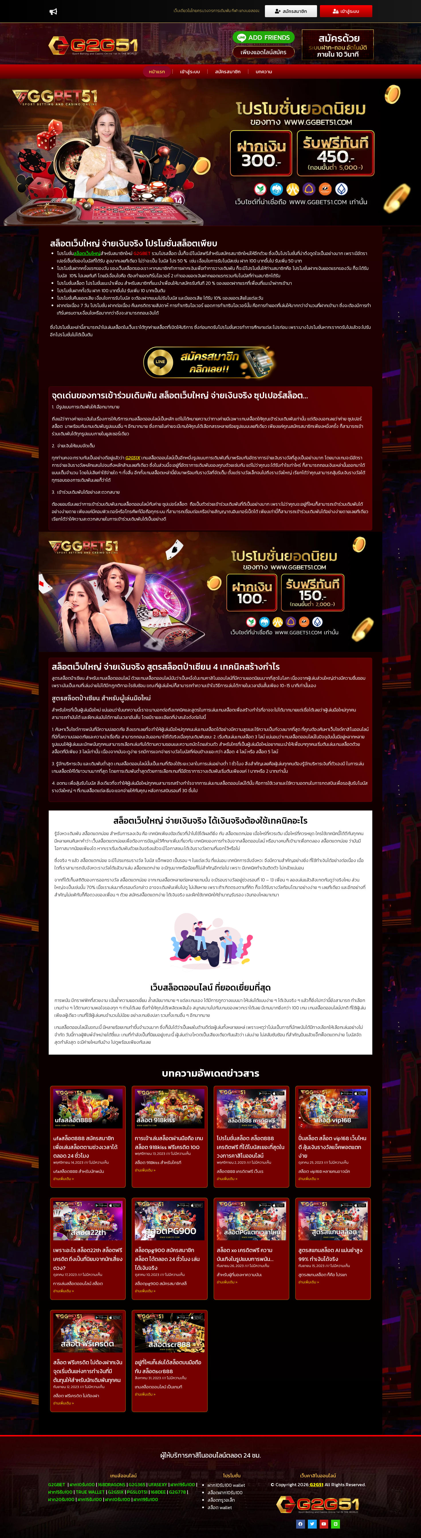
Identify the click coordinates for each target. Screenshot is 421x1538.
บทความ (264, 71)
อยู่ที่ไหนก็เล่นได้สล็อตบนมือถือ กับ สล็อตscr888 (168, 1366)
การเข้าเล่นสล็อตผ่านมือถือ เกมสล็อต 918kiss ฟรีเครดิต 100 (169, 1142)
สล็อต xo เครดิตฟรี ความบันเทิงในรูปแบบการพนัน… (245, 1254)
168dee (158, 1491)
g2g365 (137, 1484)
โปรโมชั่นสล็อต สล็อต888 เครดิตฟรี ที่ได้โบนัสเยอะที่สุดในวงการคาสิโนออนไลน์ (250, 1147)
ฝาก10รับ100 (82, 1484)
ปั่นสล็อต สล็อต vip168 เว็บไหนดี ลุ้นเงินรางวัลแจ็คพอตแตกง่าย (332, 1147)
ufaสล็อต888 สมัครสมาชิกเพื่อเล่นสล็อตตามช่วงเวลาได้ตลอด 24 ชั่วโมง (85, 1147)
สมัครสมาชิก (228, 71)
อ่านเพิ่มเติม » (63, 1178)
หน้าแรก (157, 71)
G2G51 (316, 1484)
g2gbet (56, 1484)
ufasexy (157, 1484)
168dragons (111, 1484)
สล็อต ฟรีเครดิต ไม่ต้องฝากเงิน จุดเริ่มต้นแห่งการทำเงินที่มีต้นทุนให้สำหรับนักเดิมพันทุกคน (87, 1371)
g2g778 (177, 1491)
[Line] (335, 1524)
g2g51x (116, 1491)
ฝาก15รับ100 (60, 1491)
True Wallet (90, 1491)
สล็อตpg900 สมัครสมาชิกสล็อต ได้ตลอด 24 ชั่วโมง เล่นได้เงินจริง (167, 1259)
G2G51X (132, 457)
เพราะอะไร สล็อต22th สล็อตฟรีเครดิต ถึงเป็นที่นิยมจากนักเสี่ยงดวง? (88, 1259)
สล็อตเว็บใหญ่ (87, 253)
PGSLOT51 (137, 1491)
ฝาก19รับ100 (182, 1484)
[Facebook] (300, 1524)
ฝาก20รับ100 (61, 1499)
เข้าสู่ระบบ (190, 71)
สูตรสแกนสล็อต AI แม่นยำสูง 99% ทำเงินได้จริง (330, 1254)
